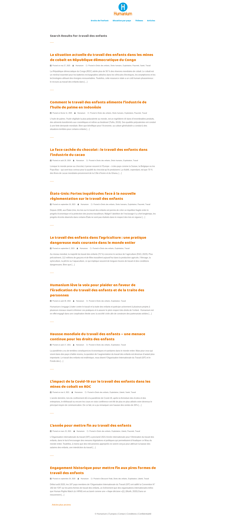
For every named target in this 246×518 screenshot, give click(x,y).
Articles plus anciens (61, 505)
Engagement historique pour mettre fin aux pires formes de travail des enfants (103, 470)
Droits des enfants (103, 66)
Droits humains (116, 66)
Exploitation (127, 66)
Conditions (132, 514)
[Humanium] (123, 10)
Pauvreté (135, 66)
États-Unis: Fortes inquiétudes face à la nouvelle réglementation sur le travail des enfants (93, 196)
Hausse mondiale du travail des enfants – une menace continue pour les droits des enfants (97, 337)
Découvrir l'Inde (106, 479)
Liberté (121, 392)
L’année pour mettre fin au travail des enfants (90, 426)
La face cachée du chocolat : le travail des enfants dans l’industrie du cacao (98, 152)
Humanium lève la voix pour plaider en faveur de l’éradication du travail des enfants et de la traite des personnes (97, 291)
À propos (112, 514)
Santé (142, 66)
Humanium (80, 66)
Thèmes (139, 21)
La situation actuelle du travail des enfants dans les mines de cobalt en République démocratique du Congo (101, 57)
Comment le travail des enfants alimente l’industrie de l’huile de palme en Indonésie (98, 105)
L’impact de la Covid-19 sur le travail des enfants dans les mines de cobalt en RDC (100, 384)
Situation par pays (122, 21)
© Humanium (101, 514)
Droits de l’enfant (100, 21)
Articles (151, 21)
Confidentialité (144, 514)
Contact (121, 514)
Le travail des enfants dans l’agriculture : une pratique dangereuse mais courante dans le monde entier (98, 240)
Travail (148, 66)
